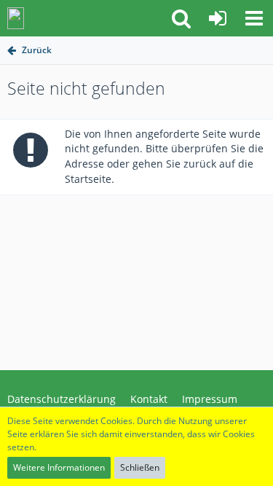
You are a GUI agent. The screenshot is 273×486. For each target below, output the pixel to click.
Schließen (139, 467)
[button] (254, 18)
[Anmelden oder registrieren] (217, 18)
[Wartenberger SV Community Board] (15, 18)
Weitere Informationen (59, 467)
